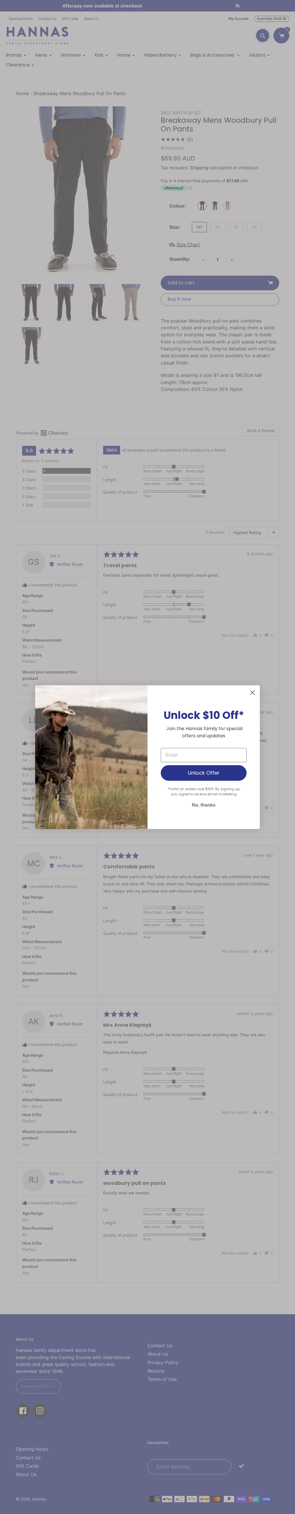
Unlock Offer (204, 772)
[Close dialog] (252, 693)
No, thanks (203, 805)
